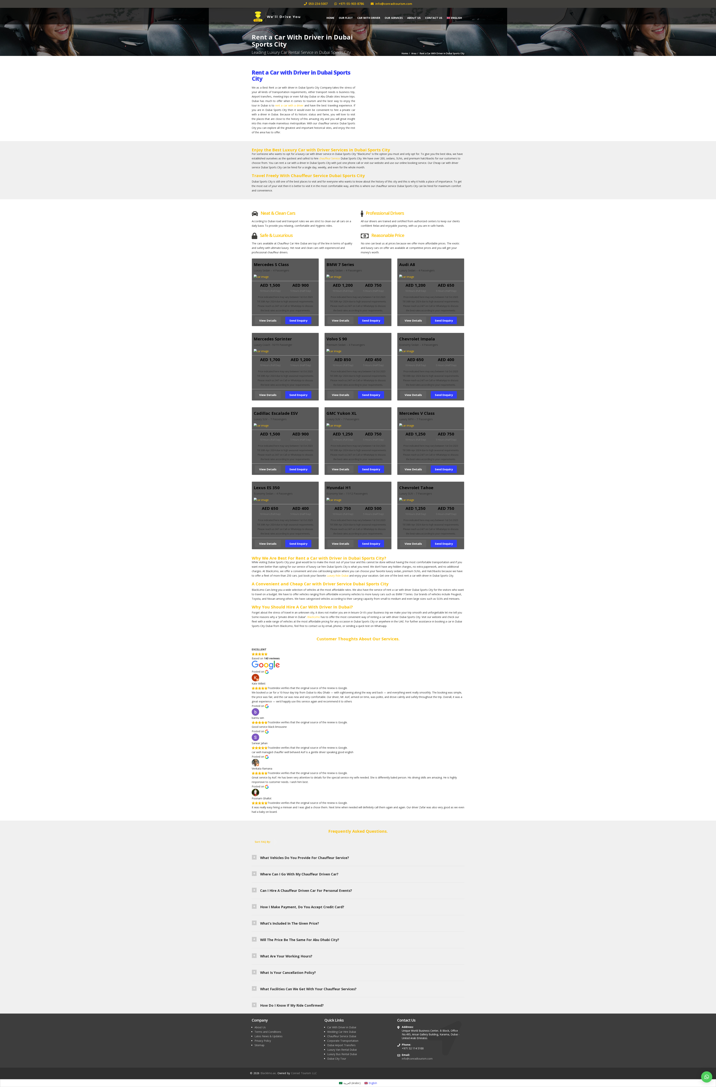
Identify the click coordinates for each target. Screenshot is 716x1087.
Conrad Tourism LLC (304, 1073)
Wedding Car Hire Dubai (341, 1031)
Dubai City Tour (336, 1058)
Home (330, 18)
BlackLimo (313, 617)
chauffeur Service (329, 158)
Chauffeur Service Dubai (341, 1036)
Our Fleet (346, 18)
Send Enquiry (298, 320)
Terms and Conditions (268, 1031)
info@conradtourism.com (393, 4)
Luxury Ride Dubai (337, 575)
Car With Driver (368, 18)
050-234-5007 (318, 4)
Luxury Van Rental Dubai (342, 1049)
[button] (706, 1077)
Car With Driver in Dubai (341, 1027)
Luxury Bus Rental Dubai (342, 1054)
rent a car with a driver (289, 105)
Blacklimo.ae (268, 1073)
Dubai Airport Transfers (341, 1045)
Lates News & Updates (268, 1036)
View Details (268, 320)
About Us (414, 18)
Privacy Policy (263, 1040)
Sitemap (259, 1045)
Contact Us (433, 18)
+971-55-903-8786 (351, 4)
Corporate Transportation (342, 1040)
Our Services (394, 18)
